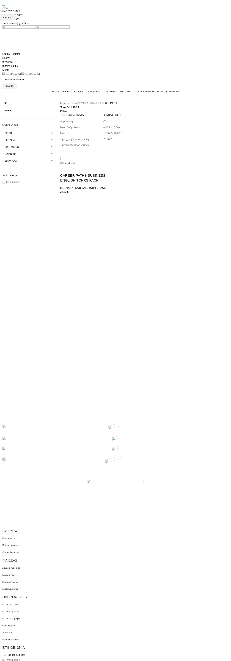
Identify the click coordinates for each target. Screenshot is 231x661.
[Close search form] (4, 4)
